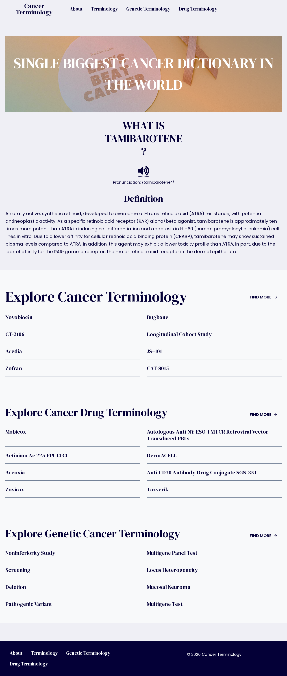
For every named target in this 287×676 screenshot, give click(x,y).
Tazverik (157, 489)
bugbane (157, 317)
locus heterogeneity (172, 570)
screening (17, 570)
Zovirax (14, 489)
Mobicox (15, 431)
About (76, 9)
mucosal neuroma (168, 587)
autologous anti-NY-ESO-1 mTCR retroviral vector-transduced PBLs (208, 435)
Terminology (104, 9)
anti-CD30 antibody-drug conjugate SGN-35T (202, 472)
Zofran (13, 368)
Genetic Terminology (148, 9)
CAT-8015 (158, 368)
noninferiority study (30, 553)
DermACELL (161, 455)
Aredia (13, 351)
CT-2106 (14, 334)
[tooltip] (143, 171)
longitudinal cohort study (179, 334)
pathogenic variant (28, 604)
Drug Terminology (198, 9)
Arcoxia (15, 472)
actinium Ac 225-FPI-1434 (36, 455)
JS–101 (154, 351)
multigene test (165, 604)
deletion (15, 587)
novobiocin (19, 317)
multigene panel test (172, 553)
